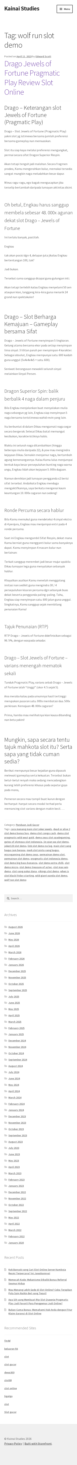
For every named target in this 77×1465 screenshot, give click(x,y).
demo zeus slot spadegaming (52, 837)
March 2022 (14, 1230)
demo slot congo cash (43, 833)
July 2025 (13, 996)
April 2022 (14, 1223)
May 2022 (13, 1217)
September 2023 (17, 1135)
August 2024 (15, 1066)
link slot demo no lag (40, 846)
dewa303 (9, 1372)
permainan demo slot (52, 854)
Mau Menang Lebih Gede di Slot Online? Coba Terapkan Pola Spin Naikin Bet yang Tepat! (40, 1291)
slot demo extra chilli (51, 863)
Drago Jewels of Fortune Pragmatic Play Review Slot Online (32, 78)
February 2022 (16, 1236)
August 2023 (15, 1141)
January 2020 (16, 1242)
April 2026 (14, 946)
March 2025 (14, 1021)
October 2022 (16, 1204)
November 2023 (17, 1122)
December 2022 (17, 1192)
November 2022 (17, 1198)
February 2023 (16, 1179)
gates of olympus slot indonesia (23, 841)
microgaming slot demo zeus (21, 854)
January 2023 (16, 1185)
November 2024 (17, 1047)
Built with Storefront (38, 1443)
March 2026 (14, 952)
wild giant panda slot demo (51, 875)
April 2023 (14, 1167)
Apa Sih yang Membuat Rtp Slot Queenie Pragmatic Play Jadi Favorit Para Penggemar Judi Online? (38, 1301)
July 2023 (13, 1148)
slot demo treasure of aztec (35, 867)
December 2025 (17, 971)
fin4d (7, 1340)
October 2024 (16, 1053)
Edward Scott (43, 56)
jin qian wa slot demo (56, 841)
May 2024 (13, 1084)
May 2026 (13, 939)
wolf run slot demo (15, 880)
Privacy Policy (13, 1443)
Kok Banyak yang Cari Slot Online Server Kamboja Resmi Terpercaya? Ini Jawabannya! (37, 1271)
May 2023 (13, 1160)
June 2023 (14, 1154)
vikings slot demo (48, 871)
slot (6, 1356)
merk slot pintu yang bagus (43, 850)
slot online (10, 1388)
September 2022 (17, 1211)
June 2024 (14, 1078)
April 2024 (14, 1091)
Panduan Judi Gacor (27, 824)
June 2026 (14, 933)
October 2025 (16, 984)
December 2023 (17, 1116)
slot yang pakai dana (24, 871)
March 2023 (14, 1173)
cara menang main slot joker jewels (31, 829)
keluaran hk (11, 1348)
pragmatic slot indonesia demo (49, 858)
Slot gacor (10, 1412)
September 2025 (17, 990)
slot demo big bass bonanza (20, 863)
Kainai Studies (21, 8)
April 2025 (14, 1015)
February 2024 (16, 1104)
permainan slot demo (16, 858)
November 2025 (17, 977)
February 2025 (16, 1028)
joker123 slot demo (15, 846)
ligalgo (8, 1396)
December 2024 (17, 1040)
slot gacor (10, 1364)
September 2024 (17, 1059)
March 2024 (14, 1097)
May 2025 (13, 1009)
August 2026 (15, 927)
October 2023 (16, 1129)
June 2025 (14, 1002)
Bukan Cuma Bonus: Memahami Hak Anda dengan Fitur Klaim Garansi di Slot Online (40, 1311)
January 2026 (16, 964)
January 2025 (16, 1034)
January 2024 (16, 1110)
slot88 (8, 1380)
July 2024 (13, 1072)
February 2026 (16, 958)
